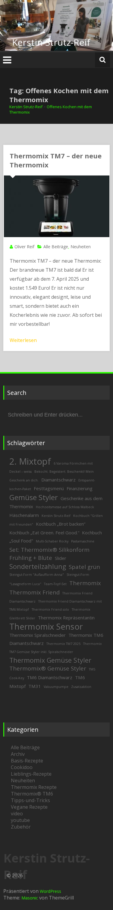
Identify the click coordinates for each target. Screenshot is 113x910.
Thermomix (85, 583)
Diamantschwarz (58, 480)
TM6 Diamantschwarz (49, 677)
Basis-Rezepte (27, 760)
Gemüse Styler (33, 497)
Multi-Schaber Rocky (52, 541)
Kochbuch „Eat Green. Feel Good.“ (44, 533)
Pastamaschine (82, 541)
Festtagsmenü (49, 488)
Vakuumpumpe (56, 687)
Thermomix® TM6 (32, 793)
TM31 (34, 686)
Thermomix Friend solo (50, 609)
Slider (60, 558)
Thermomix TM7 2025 (63, 644)
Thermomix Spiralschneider (37, 635)
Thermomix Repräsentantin (66, 618)
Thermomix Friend (34, 592)
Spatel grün (84, 566)
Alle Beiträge (55, 246)
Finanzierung (80, 488)
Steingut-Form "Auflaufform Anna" (36, 575)
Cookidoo (22, 767)
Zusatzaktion (81, 687)
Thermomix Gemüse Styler (50, 660)
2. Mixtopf (30, 461)
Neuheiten (81, 246)
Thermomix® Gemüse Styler (47, 668)
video (17, 813)
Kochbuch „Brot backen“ (60, 524)
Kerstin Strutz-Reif (51, 42)
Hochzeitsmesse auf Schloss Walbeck (65, 507)
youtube (20, 820)
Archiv (18, 754)
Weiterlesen (23, 340)
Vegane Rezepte (29, 807)
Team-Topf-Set (55, 584)
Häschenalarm (24, 515)
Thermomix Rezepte (34, 787)
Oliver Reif (24, 246)
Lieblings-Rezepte (31, 774)
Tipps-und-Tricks (30, 800)
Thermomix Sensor (46, 626)
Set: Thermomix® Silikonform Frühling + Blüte (49, 553)
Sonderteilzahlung (37, 566)
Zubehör (21, 826)
